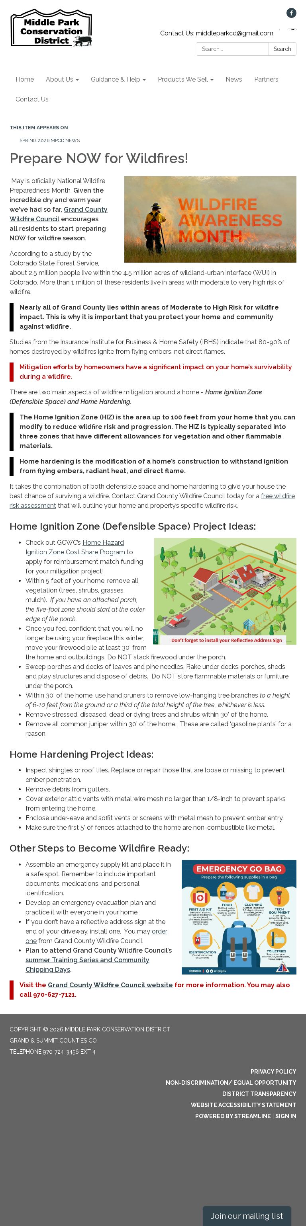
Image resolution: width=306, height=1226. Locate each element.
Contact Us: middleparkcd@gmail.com (216, 33)
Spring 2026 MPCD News (50, 140)
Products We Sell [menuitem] (183, 79)
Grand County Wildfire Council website (110, 985)
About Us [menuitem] (59, 79)
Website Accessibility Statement (243, 1105)
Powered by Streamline (233, 1116)
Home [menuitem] (25, 79)
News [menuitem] (234, 79)
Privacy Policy (273, 1071)
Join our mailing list (247, 1216)
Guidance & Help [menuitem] (115, 79)
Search (282, 49)
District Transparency (259, 1094)
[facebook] (291, 15)
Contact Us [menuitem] (32, 99)
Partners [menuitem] (266, 79)
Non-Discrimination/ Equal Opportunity (231, 1083)
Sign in (285, 1116)
